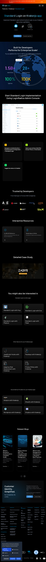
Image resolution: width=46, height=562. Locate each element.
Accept (18, 558)
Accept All (13, 558)
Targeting (5, 552)
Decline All (6, 558)
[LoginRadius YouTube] (44, 558)
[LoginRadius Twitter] (40, 558)
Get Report (11, 2)
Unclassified (6, 555)
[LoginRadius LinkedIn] (37, 558)
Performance (15, 549)
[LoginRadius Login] (40, 5)
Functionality (15, 552)
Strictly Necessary (6, 549)
